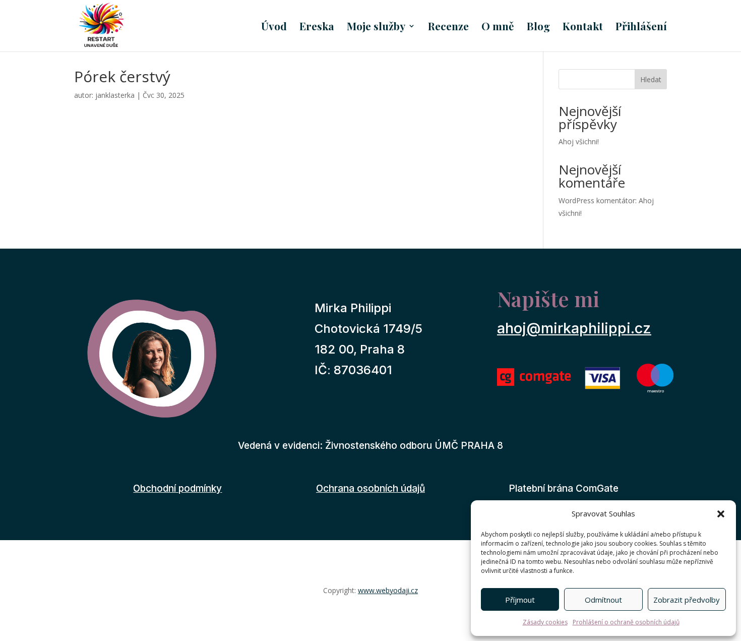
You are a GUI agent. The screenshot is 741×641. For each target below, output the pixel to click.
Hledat (650, 79)
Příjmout (520, 600)
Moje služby (376, 27)
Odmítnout (603, 600)
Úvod (274, 27)
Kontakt (583, 27)
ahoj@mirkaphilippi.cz (574, 328)
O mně (497, 27)
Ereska (316, 27)
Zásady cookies (545, 622)
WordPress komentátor (597, 200)
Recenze (448, 27)
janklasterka (115, 95)
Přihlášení (641, 27)
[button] (721, 514)
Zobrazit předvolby (686, 600)
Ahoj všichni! (579, 141)
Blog (538, 27)
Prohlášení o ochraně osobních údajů (626, 622)
